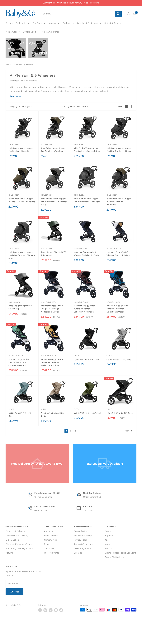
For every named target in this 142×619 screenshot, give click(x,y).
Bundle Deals (29, 31)
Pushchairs (21, 23)
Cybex (76, 356)
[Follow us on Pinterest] (51, 610)
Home (8, 65)
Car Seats (37, 23)
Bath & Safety (111, 23)
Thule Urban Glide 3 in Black (119, 413)
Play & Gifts (11, 31)
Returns (9, 552)
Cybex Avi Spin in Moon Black (87, 359)
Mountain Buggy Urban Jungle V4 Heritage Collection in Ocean (117, 308)
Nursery (52, 23)
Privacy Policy (81, 540)
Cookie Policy (80, 531)
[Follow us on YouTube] (56, 610)
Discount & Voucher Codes (18, 544)
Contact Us (49, 548)
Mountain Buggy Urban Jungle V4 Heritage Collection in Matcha (19, 362)
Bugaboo (109, 535)
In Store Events (51, 552)
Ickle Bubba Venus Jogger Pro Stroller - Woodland (53, 149)
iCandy (108, 531)
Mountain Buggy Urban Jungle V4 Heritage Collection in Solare (52, 362)
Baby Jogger (46, 249)
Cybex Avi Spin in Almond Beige (52, 414)
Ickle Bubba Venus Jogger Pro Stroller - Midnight (20, 149)
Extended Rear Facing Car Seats (120, 552)
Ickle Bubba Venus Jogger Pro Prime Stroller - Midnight (87, 200)
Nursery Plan (50, 540)
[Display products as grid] (126, 106)
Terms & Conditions (83, 544)
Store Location (51, 535)
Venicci (108, 548)
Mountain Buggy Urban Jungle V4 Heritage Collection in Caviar (52, 308)
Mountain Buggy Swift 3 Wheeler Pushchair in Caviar (87, 253)
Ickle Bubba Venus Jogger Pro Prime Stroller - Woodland (118, 201)
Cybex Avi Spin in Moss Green (87, 413)
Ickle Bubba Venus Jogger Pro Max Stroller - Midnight (118, 149)
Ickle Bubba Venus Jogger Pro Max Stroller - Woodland (21, 200)
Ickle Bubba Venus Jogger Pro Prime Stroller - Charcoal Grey (21, 255)
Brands (9, 23)
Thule (109, 409)
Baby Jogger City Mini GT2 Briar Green (53, 253)
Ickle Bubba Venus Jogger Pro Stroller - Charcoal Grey (87, 149)
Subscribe (14, 591)
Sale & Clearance (50, 31)
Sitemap (78, 552)
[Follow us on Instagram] (45, 610)
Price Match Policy (83, 535)
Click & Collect (12, 540)
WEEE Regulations (83, 548)
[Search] (118, 14)
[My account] (128, 13)
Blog (46, 544)
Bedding (67, 23)
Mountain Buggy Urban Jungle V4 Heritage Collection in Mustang (84, 308)
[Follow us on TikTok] (61, 610)
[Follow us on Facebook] (40, 610)
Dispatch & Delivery (15, 531)
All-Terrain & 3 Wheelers (23, 65)
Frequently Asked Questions (19, 548)
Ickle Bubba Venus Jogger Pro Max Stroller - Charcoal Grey (54, 201)
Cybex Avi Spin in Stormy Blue (19, 414)
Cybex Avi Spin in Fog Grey (118, 359)
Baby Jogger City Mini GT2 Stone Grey (20, 307)
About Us (48, 531)
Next (127, 431)
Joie (107, 540)
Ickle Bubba (13, 144)
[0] (134, 13)
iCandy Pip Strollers (114, 557)
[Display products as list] (131, 106)
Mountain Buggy (81, 249)
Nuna (107, 544)
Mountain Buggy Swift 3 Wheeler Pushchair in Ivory (118, 253)
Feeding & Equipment (87, 23)
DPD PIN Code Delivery (17, 535)
